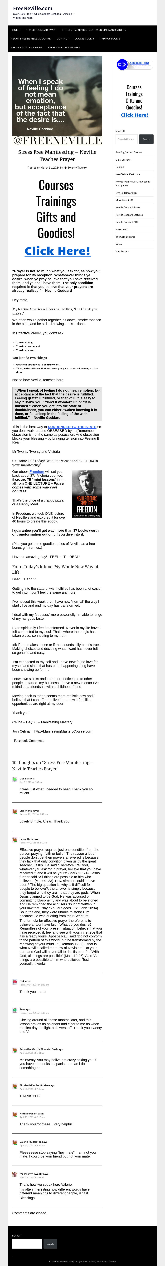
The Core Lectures (125, 236)
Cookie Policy (84, 38)
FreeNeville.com (32, 8)
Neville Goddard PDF (127, 222)
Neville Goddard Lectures (129, 214)
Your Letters (122, 251)
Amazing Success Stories (129, 152)
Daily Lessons (123, 159)
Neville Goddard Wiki (41, 29)
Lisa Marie (26, 810)
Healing (120, 166)
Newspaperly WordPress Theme (99, 1261)
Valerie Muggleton (31, 1141)
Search (120, 130)
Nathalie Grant (28, 1113)
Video (119, 243)
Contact (63, 38)
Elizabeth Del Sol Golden (34, 1085)
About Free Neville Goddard (31, 38)
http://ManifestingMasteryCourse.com (63, 731)
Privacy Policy (110, 38)
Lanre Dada (27, 838)
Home (16, 29)
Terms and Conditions (26, 47)
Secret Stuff (122, 229)
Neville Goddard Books (128, 207)
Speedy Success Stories (64, 47)
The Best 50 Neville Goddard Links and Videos (94, 29)
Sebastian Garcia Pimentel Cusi (38, 1049)
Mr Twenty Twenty (75, 167)
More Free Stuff (124, 200)
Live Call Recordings (126, 192)
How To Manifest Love (128, 174)
